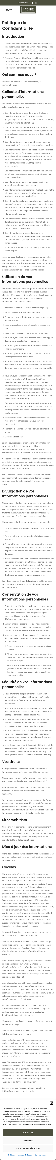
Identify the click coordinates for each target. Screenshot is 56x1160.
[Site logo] (28, 9)
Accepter (28, 1132)
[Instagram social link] (36, 3)
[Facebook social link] (32, 3)
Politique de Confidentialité (35, 1155)
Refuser (28, 1140)
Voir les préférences (28, 1148)
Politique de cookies (16, 1155)
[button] (51, 1103)
